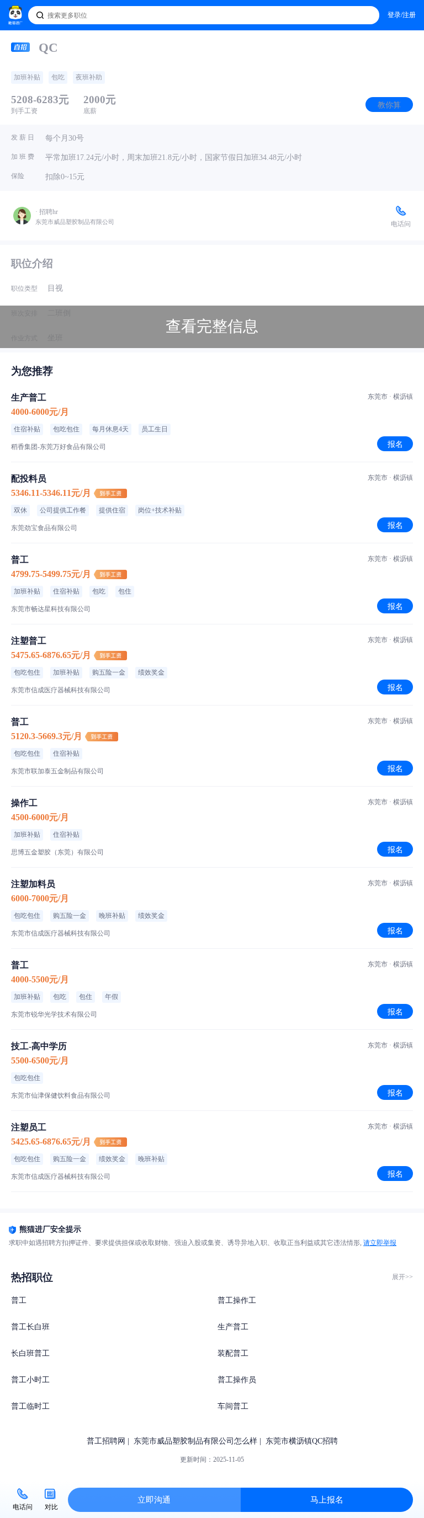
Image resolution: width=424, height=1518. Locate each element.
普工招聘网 (106, 1441)
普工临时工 (30, 1406)
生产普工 (233, 1327)
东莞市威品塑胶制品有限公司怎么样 (195, 1441)
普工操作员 (237, 1380)
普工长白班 (30, 1327)
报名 (395, 444)
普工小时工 (30, 1380)
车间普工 (233, 1406)
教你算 (389, 104)
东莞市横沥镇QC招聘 (302, 1441)
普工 (18, 1300)
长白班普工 (30, 1353)
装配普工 (233, 1353)
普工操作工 (237, 1300)
